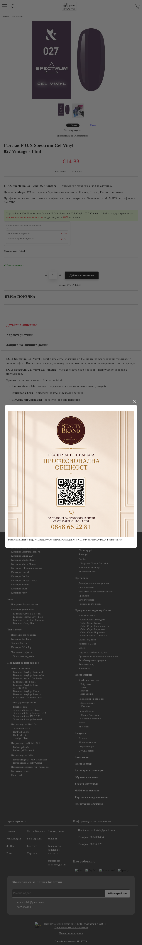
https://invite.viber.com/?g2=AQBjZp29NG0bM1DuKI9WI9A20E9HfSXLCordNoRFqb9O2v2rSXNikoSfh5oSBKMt (65, 539)
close (134, 402)
